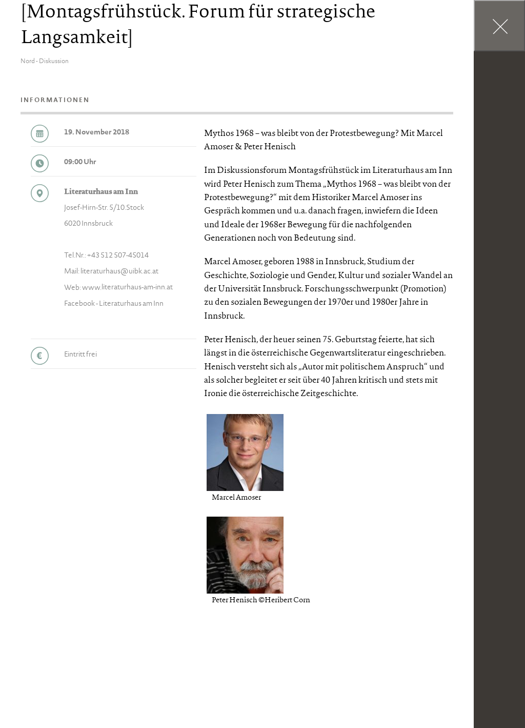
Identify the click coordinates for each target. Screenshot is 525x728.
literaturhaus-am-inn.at (137, 287)
